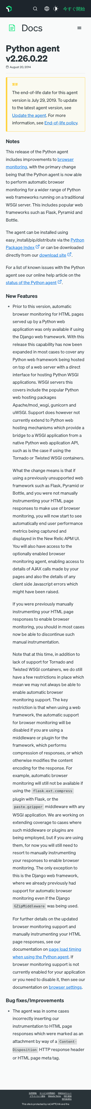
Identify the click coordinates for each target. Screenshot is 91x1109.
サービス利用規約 (47, 1093)
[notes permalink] (22, 141)
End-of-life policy (60, 122)
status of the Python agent (31, 282)
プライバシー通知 (37, 1096)
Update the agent (29, 115)
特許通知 (68, 1096)
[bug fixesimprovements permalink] (66, 1000)
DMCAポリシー (65, 1093)
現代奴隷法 (67, 1099)
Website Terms (54, 1096)
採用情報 (33, 1093)
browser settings (65, 987)
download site (52, 255)
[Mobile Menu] (79, 28)
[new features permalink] (40, 296)
